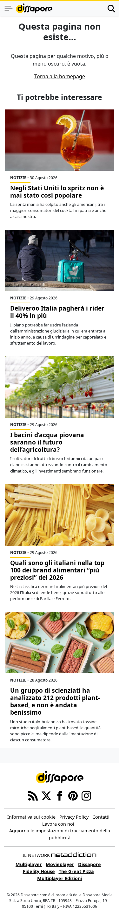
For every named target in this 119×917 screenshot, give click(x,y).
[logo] (34, 8)
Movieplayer (60, 864)
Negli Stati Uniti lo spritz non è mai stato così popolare (57, 192)
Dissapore (89, 864)
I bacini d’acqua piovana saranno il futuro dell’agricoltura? (47, 442)
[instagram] (86, 795)
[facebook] (59, 795)
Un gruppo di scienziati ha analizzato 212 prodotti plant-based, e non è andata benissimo (55, 701)
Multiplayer (29, 864)
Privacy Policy (74, 817)
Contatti (100, 817)
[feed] (33, 795)
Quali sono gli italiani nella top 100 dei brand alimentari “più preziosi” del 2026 (57, 570)
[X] (46, 795)
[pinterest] (73, 795)
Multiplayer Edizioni (59, 878)
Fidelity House (39, 871)
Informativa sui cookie (31, 817)
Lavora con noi (58, 824)
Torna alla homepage (59, 76)
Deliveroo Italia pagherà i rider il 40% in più (57, 312)
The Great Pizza (76, 871)
